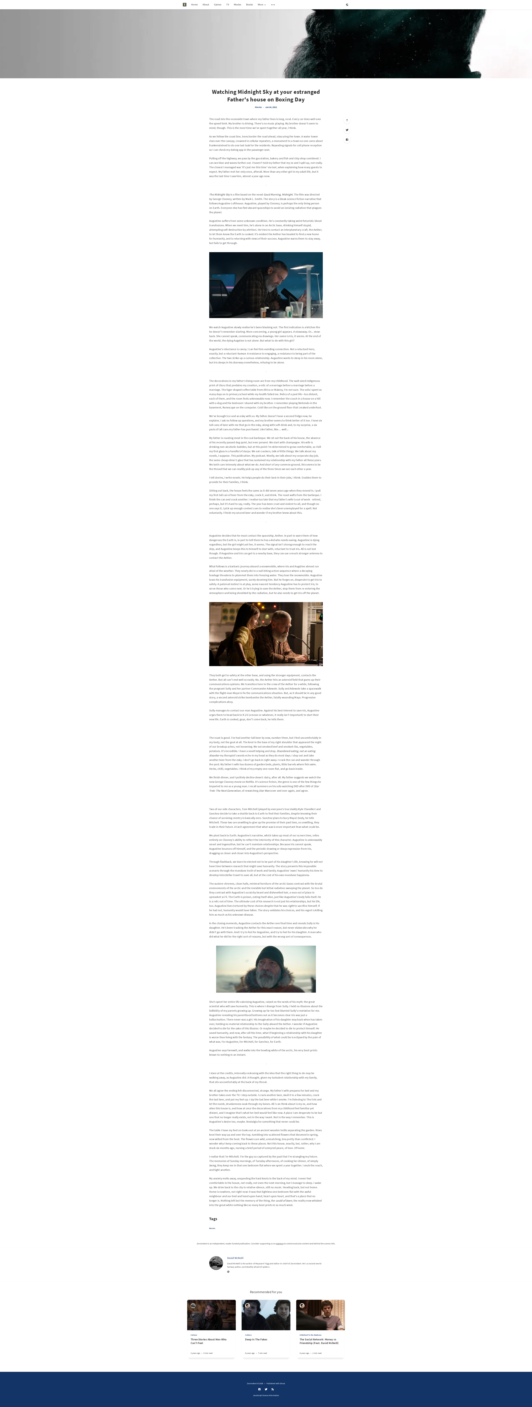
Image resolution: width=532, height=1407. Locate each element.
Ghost (282, 1383)
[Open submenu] (273, 4)
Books (249, 4)
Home (194, 4)
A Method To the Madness (311, 1335)
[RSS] (273, 1389)
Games (218, 4)
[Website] (228, 1271)
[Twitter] (347, 129)
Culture (194, 1335)
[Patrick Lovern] (247, 1305)
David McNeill (235, 1258)
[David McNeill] (216, 1263)
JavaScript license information (266, 1395)
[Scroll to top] (347, 120)
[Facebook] (347, 139)
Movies (237, 4)
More (260, 4)
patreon (280, 1243)
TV (227, 4)
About (206, 4)
